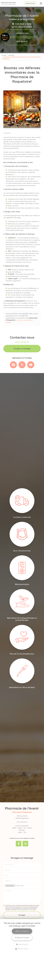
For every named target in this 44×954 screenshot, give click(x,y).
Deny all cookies (22, 938)
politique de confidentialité (28, 909)
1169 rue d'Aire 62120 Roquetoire (22, 25)
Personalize (23, 944)
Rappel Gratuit (30, 3)
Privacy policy (23, 949)
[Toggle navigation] (41, 3)
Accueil (4, 55)
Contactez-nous (22, 33)
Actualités (11, 55)
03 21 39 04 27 (22, 41)
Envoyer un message (22, 349)
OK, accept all (22, 931)
